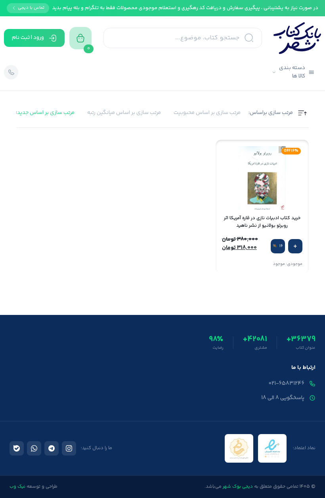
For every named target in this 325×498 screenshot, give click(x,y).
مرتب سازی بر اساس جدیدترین (41, 113)
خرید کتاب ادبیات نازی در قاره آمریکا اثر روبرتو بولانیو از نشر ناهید (262, 222)
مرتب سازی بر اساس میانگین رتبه (124, 113)
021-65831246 (286, 383)
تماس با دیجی (31, 7)
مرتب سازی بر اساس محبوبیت (207, 113)
